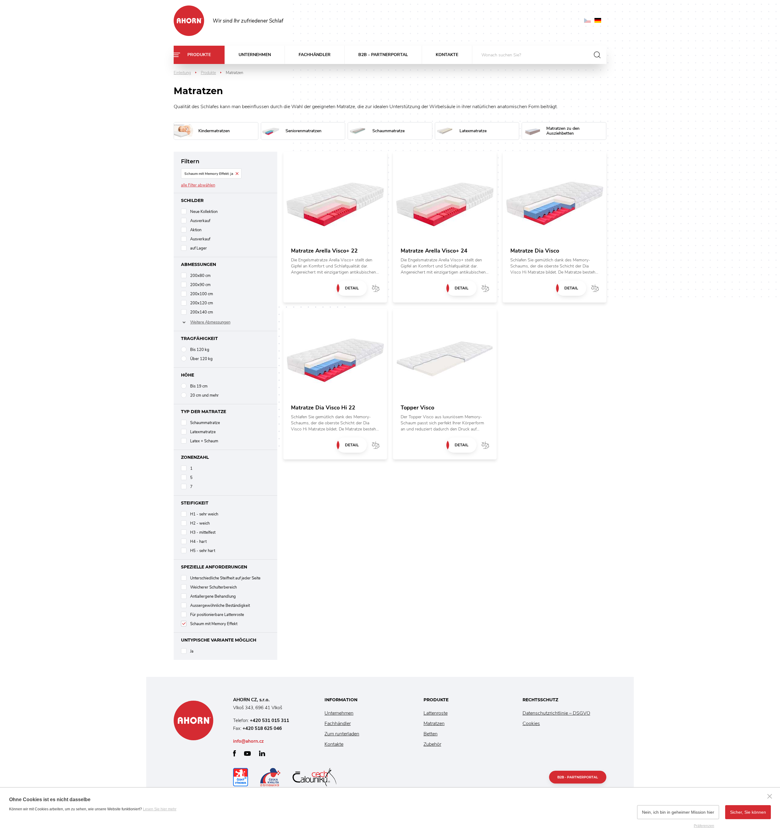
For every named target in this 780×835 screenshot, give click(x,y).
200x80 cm (200, 275)
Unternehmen (255, 55)
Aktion (195, 230)
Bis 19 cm (198, 386)
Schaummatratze (205, 423)
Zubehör (432, 744)
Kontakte (447, 55)
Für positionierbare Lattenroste (217, 614)
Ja (191, 651)
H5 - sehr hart (202, 551)
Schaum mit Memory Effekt (213, 624)
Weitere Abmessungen (210, 322)
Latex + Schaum (204, 441)
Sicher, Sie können (748, 812)
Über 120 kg (201, 359)
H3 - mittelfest (202, 532)
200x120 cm (201, 303)
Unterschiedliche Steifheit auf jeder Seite (225, 578)
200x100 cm (201, 294)
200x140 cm (201, 312)
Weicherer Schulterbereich (213, 587)
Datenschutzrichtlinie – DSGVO (556, 713)
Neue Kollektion (204, 211)
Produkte (199, 55)
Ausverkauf (200, 221)
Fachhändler (315, 55)
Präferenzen (704, 826)
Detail (352, 288)
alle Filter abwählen (198, 185)
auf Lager (198, 248)
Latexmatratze (203, 432)
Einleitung (182, 73)
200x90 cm (200, 285)
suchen (597, 55)
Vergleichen (375, 288)
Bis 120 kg (199, 349)
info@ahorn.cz (248, 741)
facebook (234, 753)
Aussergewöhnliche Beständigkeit (220, 605)
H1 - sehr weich (204, 514)
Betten (431, 734)
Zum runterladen (341, 734)
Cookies (531, 723)
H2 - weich (200, 523)
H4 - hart (198, 541)
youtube (247, 753)
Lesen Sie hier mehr (159, 809)
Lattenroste (436, 713)
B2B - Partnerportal (383, 55)
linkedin (262, 753)
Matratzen (434, 723)
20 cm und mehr (204, 395)
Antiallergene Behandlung (213, 596)
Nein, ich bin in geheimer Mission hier (678, 812)
